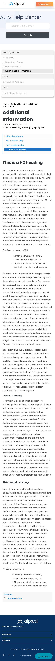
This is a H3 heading (15, 145)
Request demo (44, 4)
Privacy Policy (25, 655)
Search (28, 35)
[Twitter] (3, 655)
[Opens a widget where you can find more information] (43, 656)
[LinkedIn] (14, 655)
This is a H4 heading (17, 149)
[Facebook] (9, 655)
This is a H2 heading (14, 140)
